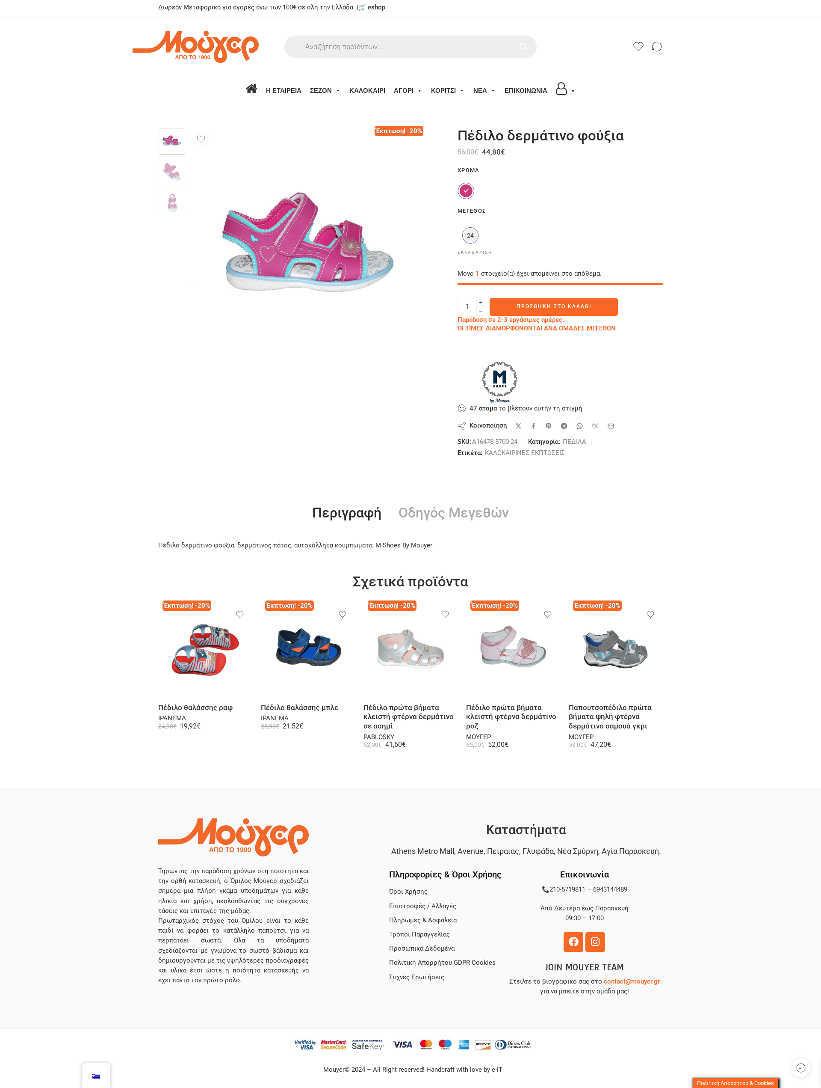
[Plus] (480, 302)
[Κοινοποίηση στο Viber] (595, 425)
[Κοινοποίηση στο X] (518, 426)
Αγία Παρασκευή (630, 851)
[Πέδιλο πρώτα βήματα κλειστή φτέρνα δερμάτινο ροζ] (513, 650)
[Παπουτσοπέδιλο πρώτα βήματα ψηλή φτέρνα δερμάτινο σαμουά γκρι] (616, 650)
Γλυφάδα (538, 851)
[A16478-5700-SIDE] (172, 141)
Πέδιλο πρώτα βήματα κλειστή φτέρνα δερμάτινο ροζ (511, 717)
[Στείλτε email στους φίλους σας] (610, 426)
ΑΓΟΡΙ (403, 90)
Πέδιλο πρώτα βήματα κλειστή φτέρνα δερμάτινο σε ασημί (408, 717)
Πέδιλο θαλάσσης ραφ (195, 708)
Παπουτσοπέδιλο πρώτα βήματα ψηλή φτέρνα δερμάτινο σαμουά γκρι (610, 717)
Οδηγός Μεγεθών (454, 513)
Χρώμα (469, 170)
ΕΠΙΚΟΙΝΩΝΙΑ (526, 90)
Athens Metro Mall (422, 851)
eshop (376, 7)
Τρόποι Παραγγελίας (419, 934)
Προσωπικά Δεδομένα (422, 948)
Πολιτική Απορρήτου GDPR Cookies (442, 962)
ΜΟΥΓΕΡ (478, 737)
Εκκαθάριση (475, 252)
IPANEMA (172, 718)
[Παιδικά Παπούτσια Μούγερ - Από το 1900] (221, 47)
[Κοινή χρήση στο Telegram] (564, 425)
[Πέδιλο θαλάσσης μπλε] (308, 650)
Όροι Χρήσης (408, 891)
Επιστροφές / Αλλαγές (422, 906)
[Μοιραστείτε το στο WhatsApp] (579, 426)
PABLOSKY (378, 737)
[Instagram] (595, 942)
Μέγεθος (472, 211)
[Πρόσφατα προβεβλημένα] (800, 1067)
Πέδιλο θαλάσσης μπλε (299, 708)
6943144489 (610, 889)
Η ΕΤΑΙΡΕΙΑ (283, 90)
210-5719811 (567, 889)
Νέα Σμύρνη (577, 851)
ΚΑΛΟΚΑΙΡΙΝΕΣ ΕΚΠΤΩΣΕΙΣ (525, 453)
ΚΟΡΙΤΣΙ (443, 90)
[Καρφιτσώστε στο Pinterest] (548, 425)
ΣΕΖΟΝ (321, 90)
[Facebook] (573, 942)
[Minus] (480, 311)
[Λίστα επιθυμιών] (201, 139)
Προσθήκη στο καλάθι (554, 306)
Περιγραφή (346, 513)
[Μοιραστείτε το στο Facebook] (533, 426)
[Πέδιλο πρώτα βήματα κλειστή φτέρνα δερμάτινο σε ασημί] (410, 650)
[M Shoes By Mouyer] (500, 382)
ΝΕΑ (480, 90)
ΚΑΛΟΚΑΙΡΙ (367, 90)
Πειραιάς (503, 851)
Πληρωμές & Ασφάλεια (423, 920)
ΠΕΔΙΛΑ (574, 442)
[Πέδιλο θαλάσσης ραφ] (205, 650)
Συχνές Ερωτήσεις (416, 977)
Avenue (471, 851)
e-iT (496, 1069)
